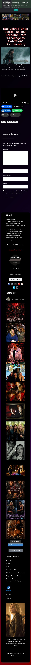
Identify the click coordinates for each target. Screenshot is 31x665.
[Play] (3, 103)
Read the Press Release (15, 250)
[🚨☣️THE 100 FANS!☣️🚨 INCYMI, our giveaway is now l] (15, 430)
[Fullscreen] (28, 103)
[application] (15, 96)
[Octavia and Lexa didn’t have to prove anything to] (15, 312)
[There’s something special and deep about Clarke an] (15, 529)
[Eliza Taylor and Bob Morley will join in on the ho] (15, 450)
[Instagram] (15, 284)
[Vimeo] (14, 287)
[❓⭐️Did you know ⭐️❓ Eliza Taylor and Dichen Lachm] (15, 332)
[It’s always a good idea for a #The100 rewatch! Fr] (15, 411)
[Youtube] (19, 284)
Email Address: (7, 175)
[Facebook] (9, 284)
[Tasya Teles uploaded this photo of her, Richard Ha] (15, 371)
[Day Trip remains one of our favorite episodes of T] (15, 391)
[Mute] (25, 103)
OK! (16, 10)
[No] (29, 6)
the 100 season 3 (12, 121)
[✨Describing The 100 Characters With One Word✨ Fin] (15, 352)
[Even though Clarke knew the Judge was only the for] (15, 470)
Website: (5, 183)
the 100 (4, 121)
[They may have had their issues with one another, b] (15, 509)
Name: (4, 168)
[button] (15, 96)
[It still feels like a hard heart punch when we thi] (15, 490)
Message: (5, 149)
